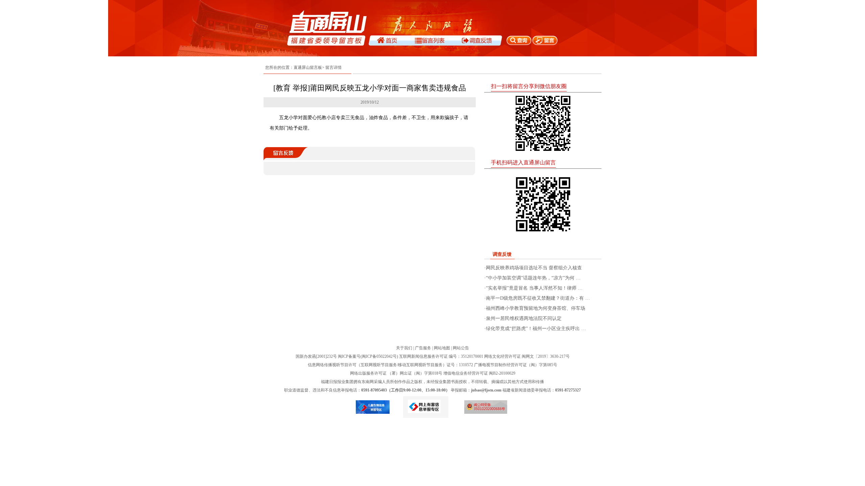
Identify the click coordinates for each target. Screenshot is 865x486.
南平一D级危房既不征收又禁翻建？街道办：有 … (538, 298)
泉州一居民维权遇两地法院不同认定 (524, 318)
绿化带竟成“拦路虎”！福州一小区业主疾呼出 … (536, 328)
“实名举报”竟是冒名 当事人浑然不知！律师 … (534, 288)
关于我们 (404, 348)
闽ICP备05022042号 (379, 356)
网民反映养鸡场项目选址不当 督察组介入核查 (534, 267)
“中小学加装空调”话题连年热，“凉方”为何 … (533, 277)
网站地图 (442, 348)
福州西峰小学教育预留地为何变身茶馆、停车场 (535, 308)
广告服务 (423, 348)
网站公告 (461, 348)
